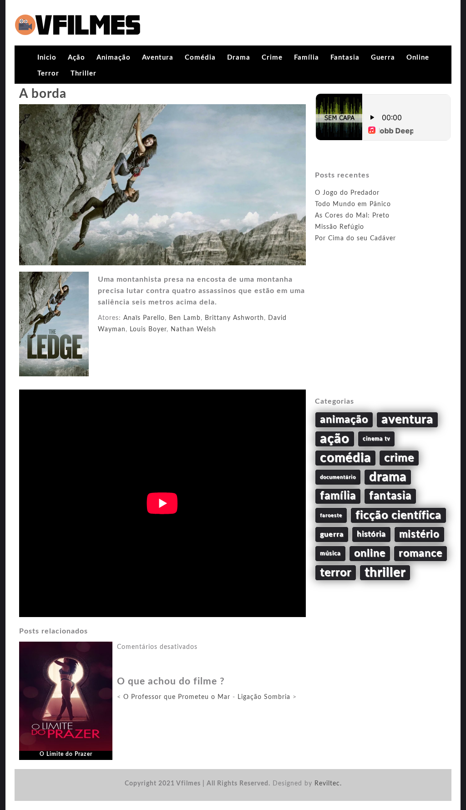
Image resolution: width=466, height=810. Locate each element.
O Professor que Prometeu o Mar (176, 697)
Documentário (338, 477)
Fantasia (345, 57)
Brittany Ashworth (234, 318)
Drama (238, 57)
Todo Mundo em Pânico (353, 204)
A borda (42, 93)
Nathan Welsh (193, 329)
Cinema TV (376, 438)
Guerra (383, 57)
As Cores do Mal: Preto (352, 216)
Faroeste (331, 515)
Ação (76, 57)
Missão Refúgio (339, 227)
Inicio (46, 57)
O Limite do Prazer (66, 754)
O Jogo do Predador (347, 193)
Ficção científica (398, 515)
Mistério (419, 534)
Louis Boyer (148, 329)
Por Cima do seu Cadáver (355, 238)
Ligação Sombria (264, 697)
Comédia (200, 57)
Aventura (157, 57)
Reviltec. (328, 783)
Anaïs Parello (144, 318)
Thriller (83, 73)
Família (306, 57)
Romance (420, 553)
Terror (48, 73)
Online (417, 57)
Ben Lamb (185, 318)
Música (330, 553)
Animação (113, 57)
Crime (272, 57)
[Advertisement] (383, 330)
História (371, 534)
